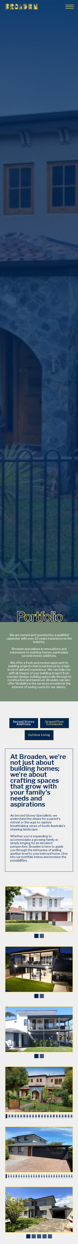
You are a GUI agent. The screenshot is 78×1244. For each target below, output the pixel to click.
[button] (69, 7)
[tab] (23, 723)
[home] (21, 6)
